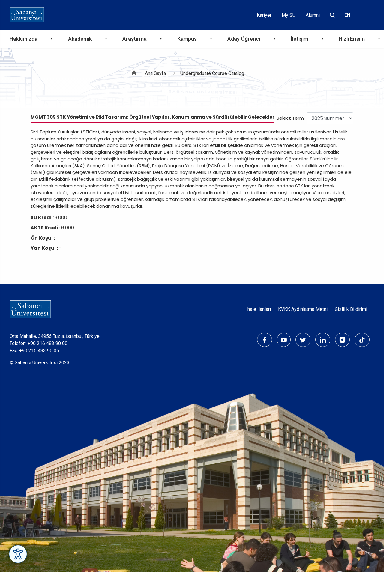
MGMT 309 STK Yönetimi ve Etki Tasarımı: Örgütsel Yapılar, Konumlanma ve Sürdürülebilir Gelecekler (152, 117)
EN (347, 15)
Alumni (313, 15)
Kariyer (264, 15)
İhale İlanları (258, 309)
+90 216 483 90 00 (48, 343)
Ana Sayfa (155, 73)
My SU (289, 15)
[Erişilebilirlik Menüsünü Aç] (18, 554)
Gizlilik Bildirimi (351, 309)
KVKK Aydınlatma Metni (303, 309)
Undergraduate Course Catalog (212, 73)
